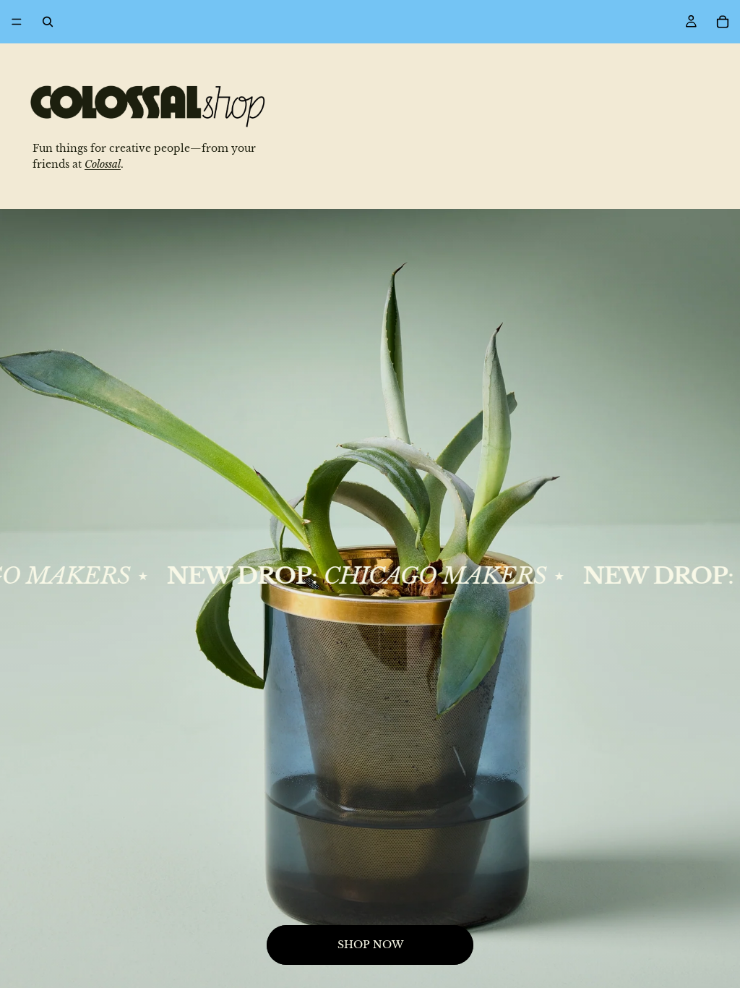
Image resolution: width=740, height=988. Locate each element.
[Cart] (723, 22)
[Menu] (16, 21)
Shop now (370, 944)
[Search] (48, 22)
